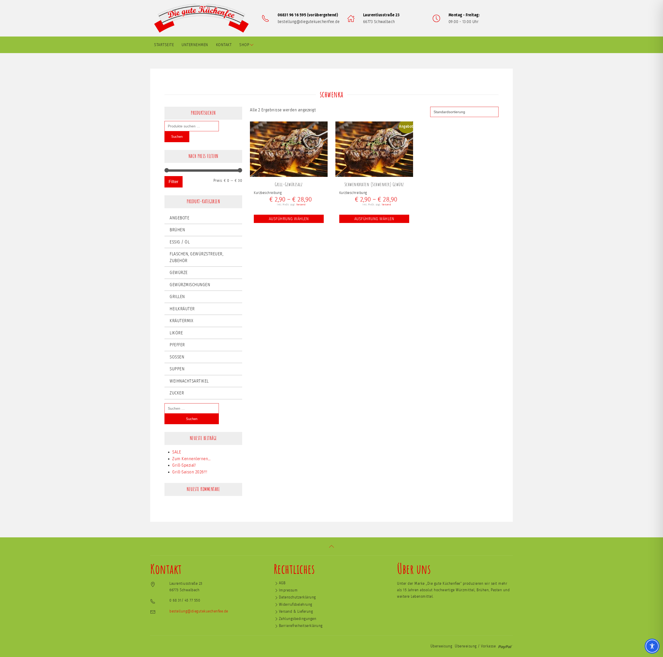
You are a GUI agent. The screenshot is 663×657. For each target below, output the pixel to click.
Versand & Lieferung (296, 611)
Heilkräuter (182, 309)
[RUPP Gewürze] (203, 18)
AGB (282, 583)
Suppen (177, 369)
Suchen (177, 137)
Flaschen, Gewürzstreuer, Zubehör (196, 257)
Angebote (179, 218)
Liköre (176, 333)
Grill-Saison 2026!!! (189, 472)
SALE (176, 452)
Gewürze (179, 272)
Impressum (288, 590)
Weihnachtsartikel (189, 381)
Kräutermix (181, 321)
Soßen (177, 357)
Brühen (177, 230)
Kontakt (224, 45)
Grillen (177, 296)
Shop (244, 45)
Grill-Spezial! (184, 465)
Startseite (164, 45)
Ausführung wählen (289, 219)
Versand (301, 204)
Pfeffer (177, 345)
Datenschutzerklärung (297, 597)
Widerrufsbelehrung (295, 605)
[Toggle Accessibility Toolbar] (652, 646)
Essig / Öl (180, 242)
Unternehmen (195, 45)
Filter (173, 181)
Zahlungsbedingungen (297, 619)
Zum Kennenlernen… (191, 459)
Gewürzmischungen (190, 285)
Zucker (177, 393)
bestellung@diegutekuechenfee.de (309, 22)
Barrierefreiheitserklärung (301, 626)
